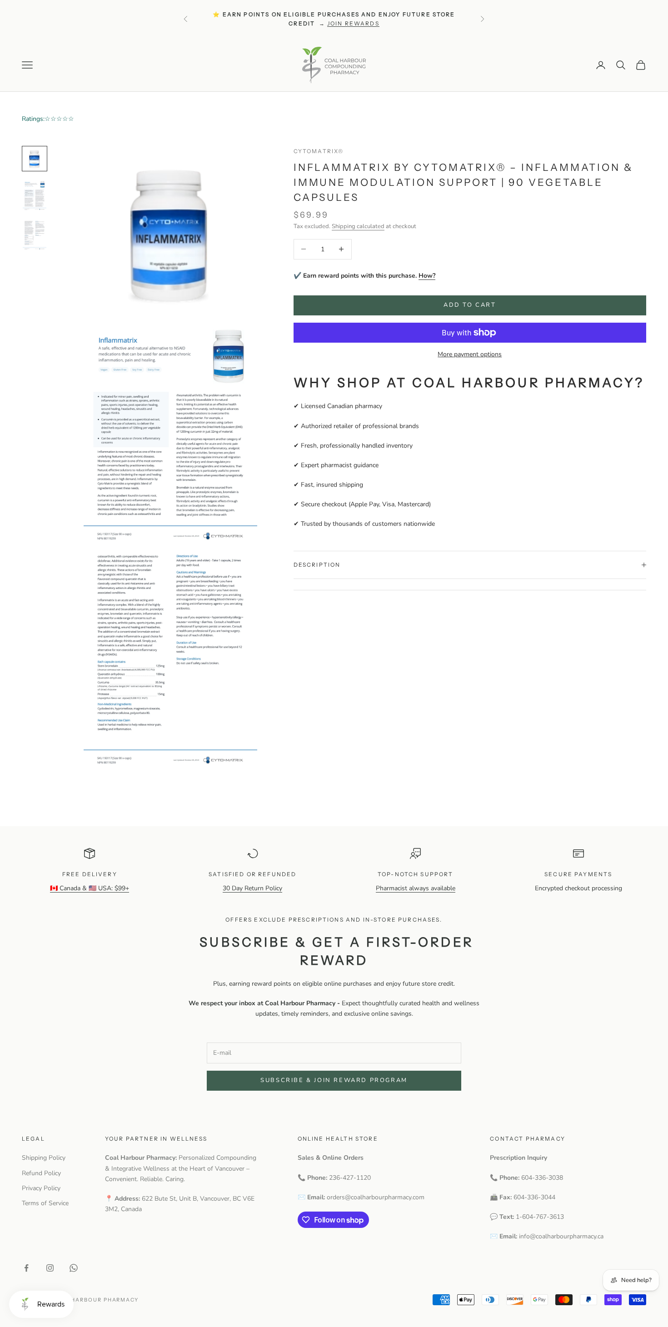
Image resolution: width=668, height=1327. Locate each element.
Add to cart (470, 305)
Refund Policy (41, 1173)
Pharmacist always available (415, 888)
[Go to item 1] (34, 158)
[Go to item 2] (34, 195)
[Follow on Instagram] (50, 1267)
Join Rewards (353, 23)
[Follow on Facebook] (26, 1267)
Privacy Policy (41, 1188)
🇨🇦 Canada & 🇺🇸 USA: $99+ (89, 888)
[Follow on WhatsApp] (73, 1267)
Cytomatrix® (319, 151)
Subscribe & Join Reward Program (334, 1080)
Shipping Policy (43, 1157)
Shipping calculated (358, 226)
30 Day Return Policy (252, 888)
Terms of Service (45, 1203)
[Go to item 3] (34, 235)
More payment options (470, 354)
